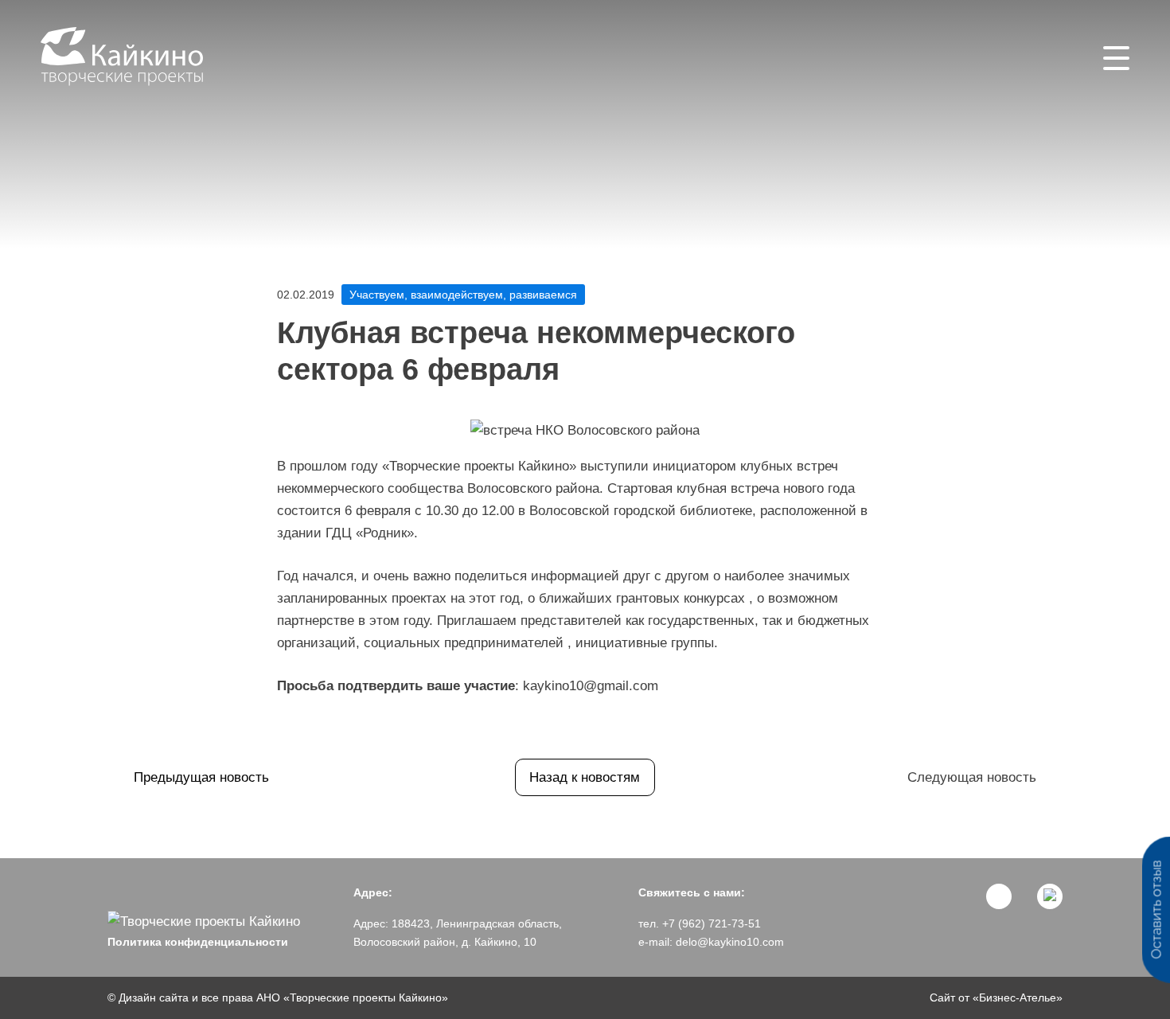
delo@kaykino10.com (730, 941)
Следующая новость (971, 777)
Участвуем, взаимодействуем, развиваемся (463, 294)
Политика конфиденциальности (197, 941)
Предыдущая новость (201, 777)
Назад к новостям (584, 777)
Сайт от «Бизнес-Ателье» (996, 997)
